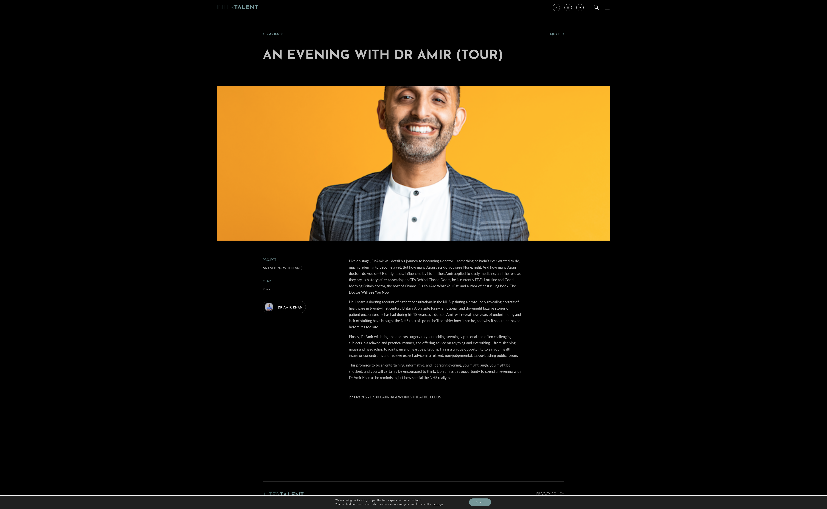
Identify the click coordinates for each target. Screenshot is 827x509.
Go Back (274, 34)
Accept (480, 502)
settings (438, 504)
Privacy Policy (550, 494)
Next (555, 34)
